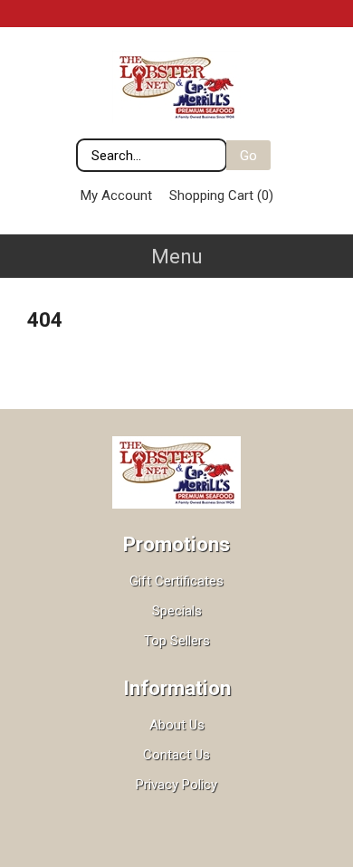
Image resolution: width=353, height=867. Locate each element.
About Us (177, 725)
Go (248, 156)
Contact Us (176, 755)
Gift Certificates (176, 581)
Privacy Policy (176, 784)
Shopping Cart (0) (221, 195)
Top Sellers (177, 641)
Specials (177, 611)
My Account (116, 195)
